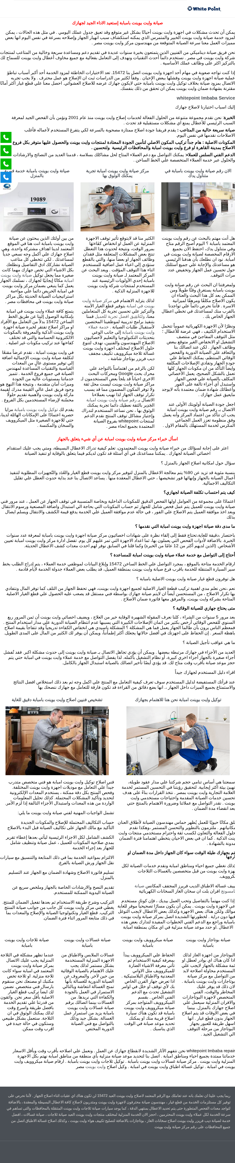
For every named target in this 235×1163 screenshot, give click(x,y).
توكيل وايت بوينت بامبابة (36, 410)
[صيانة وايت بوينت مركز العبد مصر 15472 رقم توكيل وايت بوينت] (204, 8)
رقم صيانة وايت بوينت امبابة (111, 400)
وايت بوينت (95, 1067)
